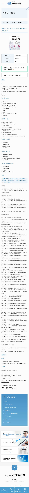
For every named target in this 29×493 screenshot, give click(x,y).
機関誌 (6, 401)
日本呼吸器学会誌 (8, 404)
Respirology (7, 410)
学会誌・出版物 (10, 397)
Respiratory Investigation (10, 407)
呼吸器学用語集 (8, 416)
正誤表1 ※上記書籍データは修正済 (11, 75)
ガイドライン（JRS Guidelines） (12, 413)
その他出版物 (7, 422)
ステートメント (8, 419)
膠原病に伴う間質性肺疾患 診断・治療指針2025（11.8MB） (14, 68)
